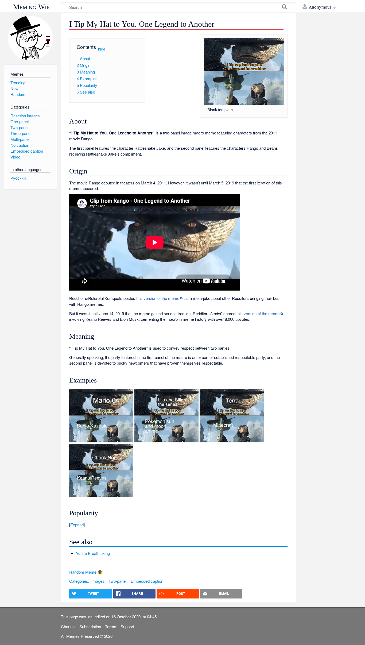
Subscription (90, 626)
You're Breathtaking (93, 553)
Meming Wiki (32, 7)
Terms (110, 626)
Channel (68, 626)
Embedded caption (147, 581)
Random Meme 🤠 (86, 572)
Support (127, 626)
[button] (178, 524)
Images (97, 581)
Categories (78, 581)
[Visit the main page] (30, 38)
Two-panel (117, 581)
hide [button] (101, 48)
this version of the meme (157, 298)
